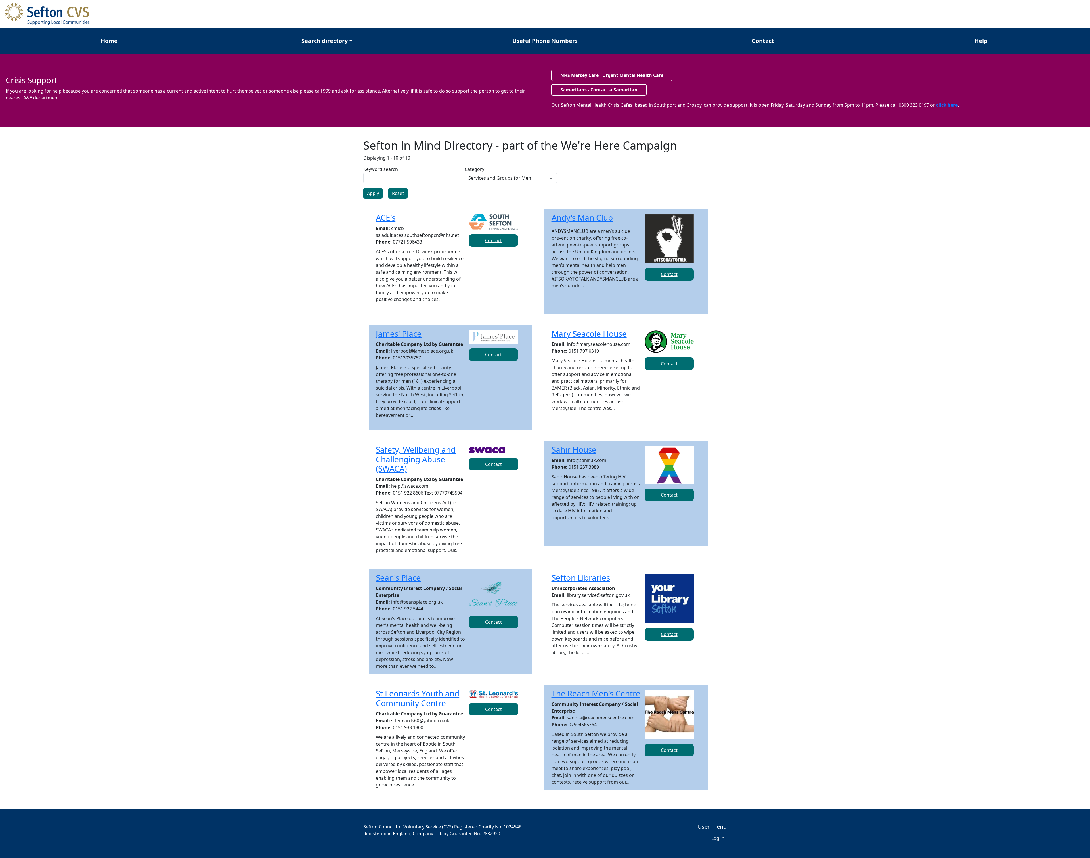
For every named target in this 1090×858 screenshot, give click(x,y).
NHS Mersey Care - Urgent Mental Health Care (611, 75)
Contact (763, 41)
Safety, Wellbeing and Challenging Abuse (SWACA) (416, 459)
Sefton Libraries (581, 577)
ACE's (385, 217)
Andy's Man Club (582, 217)
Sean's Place (398, 577)
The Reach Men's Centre (596, 693)
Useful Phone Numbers (545, 41)
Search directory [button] (324, 41)
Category (474, 169)
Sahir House (574, 449)
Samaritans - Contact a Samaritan (599, 90)
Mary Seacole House (589, 333)
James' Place (399, 333)
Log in (717, 838)
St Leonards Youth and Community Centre (417, 698)
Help (981, 41)
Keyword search (380, 169)
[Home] (50, 14)
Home (109, 41)
